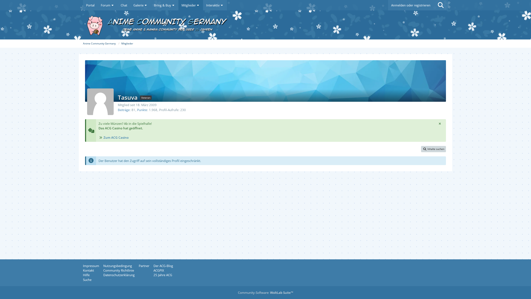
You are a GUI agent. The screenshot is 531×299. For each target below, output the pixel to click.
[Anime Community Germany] (265, 24)
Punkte (142, 110)
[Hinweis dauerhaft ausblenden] (440, 123)
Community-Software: (265, 292)
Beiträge (124, 110)
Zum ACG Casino (116, 137)
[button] (433, 149)
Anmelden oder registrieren (410, 5)
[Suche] (441, 5)
